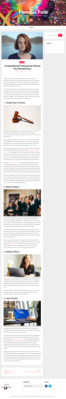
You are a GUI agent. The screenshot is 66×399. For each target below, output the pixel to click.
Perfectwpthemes (50, 396)
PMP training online (19, 339)
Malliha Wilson (7, 278)
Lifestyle (22, 62)
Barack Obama (14, 243)
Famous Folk (33, 12)
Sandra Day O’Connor (13, 162)
